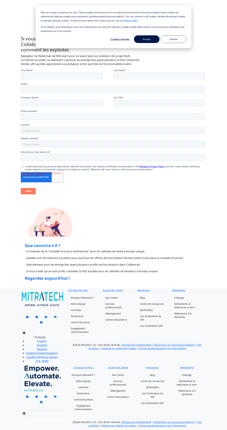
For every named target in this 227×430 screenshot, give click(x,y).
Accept (147, 39)
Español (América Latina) (42, 357)
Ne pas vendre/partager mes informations (162, 348)
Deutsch (42, 349)
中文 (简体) (42, 361)
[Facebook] (46, 318)
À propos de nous (78, 290)
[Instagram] (41, 324)
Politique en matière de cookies (118, 348)
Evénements (178, 290)
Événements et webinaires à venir (184, 305)
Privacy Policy (131, 20)
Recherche (27, 9)
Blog (142, 297)
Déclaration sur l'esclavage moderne (174, 344)
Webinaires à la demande (183, 315)
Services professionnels (113, 305)
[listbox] (39, 350)
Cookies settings (120, 39)
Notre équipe (78, 303)
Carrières (76, 310)
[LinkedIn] (27, 318)
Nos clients (111, 297)
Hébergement (113, 313)
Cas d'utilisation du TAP (150, 318)
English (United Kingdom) (42, 353)
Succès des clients (113, 290)
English (42, 341)
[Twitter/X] (36, 318)
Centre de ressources (152, 303)
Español (42, 345)
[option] (42, 341)
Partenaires (77, 316)
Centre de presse (80, 322)
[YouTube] (55, 318)
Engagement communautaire (80, 330)
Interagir (179, 297)
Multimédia (146, 310)
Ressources (143, 290)
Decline (173, 39)
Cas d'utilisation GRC (151, 325)
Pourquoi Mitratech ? (82, 297)
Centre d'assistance (116, 319)
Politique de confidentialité (136, 344)
